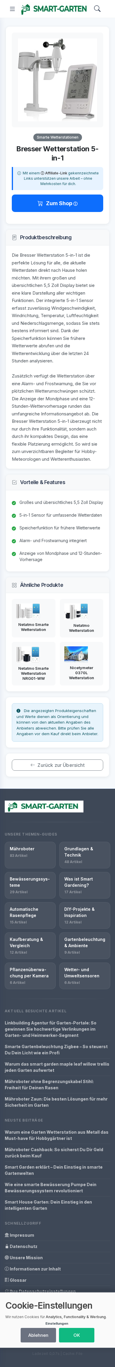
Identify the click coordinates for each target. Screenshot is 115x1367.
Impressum (21, 1235)
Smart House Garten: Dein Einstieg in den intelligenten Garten (48, 1205)
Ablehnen (38, 1335)
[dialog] (57, 1320)
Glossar (18, 1280)
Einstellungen (56, 1323)
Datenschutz (23, 1246)
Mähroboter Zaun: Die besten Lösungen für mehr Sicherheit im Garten (56, 1102)
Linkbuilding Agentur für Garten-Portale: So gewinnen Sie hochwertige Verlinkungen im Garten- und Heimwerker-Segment (50, 1029)
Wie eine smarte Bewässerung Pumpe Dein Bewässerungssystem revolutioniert (50, 1187)
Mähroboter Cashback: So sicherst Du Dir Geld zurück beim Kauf (54, 1152)
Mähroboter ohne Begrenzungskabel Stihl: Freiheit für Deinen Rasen (49, 1084)
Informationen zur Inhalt (35, 1268)
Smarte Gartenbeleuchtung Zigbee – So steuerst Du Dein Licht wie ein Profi (56, 1049)
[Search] (97, 9)
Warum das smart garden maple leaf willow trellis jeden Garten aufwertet (57, 1067)
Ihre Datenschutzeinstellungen (42, 1291)
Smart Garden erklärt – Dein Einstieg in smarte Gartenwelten (54, 1170)
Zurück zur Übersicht (60, 765)
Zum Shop (59, 203)
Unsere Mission (26, 1257)
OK (76, 1335)
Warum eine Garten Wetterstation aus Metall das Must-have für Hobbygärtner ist (57, 1135)
